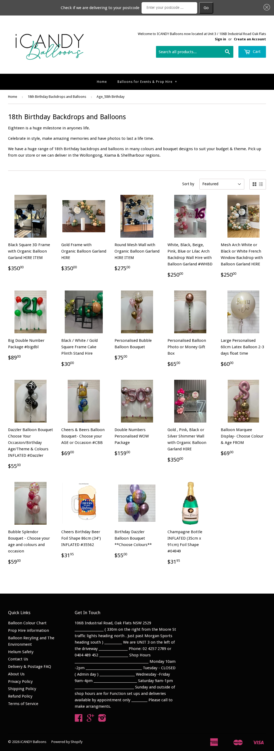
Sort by (188, 184)
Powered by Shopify (66, 742)
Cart (256, 51)
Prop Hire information (28, 630)
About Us (16, 674)
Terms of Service (23, 703)
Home (102, 82)
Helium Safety (20, 651)
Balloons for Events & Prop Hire (147, 82)
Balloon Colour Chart (27, 623)
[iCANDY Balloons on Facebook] (79, 719)
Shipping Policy (22, 688)
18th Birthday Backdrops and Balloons (57, 97)
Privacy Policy (20, 681)
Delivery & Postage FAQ (29, 666)
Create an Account (250, 39)
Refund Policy (20, 696)
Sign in (220, 39)
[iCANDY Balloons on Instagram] (102, 719)
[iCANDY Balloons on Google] (90, 719)
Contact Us (18, 659)
